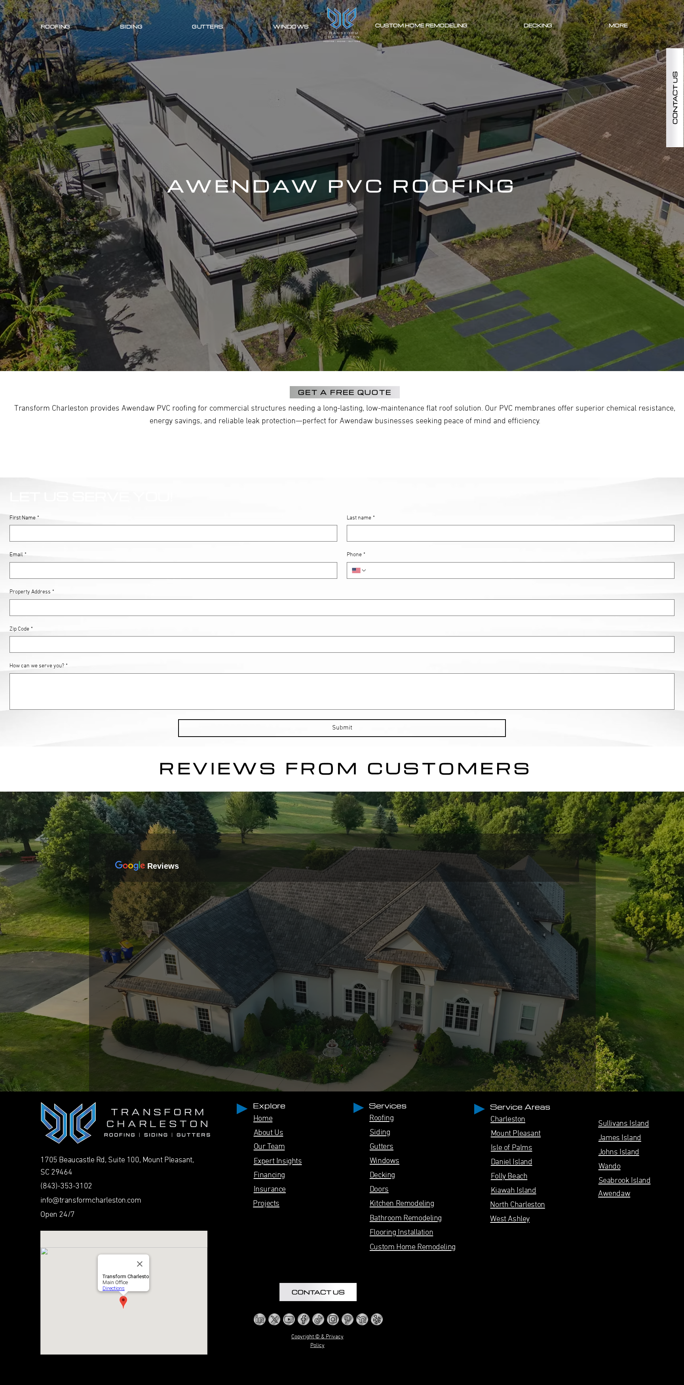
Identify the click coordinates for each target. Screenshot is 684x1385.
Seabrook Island (624, 1181)
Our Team (269, 1147)
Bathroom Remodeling (406, 1218)
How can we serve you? (39, 666)
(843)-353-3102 (66, 1186)
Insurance (270, 1189)
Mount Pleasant (516, 1134)
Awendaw (614, 1194)
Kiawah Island (513, 1191)
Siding (380, 1132)
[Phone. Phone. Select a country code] (359, 570)
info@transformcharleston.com (90, 1200)
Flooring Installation (401, 1232)
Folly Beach (509, 1176)
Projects (266, 1204)
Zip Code (21, 629)
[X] (274, 1319)
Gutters (381, 1147)
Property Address (32, 592)
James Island (619, 1138)
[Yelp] (377, 1319)
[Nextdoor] (362, 1319)
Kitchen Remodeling (402, 1204)
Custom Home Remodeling (413, 1247)
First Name (24, 518)
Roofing (381, 1118)
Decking (382, 1175)
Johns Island (618, 1152)
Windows (384, 1161)
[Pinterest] (347, 1319)
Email (18, 554)
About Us (268, 1133)
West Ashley (510, 1219)
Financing (269, 1175)
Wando (609, 1166)
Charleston (507, 1119)
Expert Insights (278, 1161)
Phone (356, 554)
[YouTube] (289, 1319)
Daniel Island (511, 1162)
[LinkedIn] (260, 1319)
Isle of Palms (511, 1148)
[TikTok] (318, 1319)
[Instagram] (333, 1319)
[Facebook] (304, 1319)
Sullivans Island (623, 1124)
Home (262, 1119)
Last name (361, 518)
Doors (379, 1189)
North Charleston (517, 1205)
